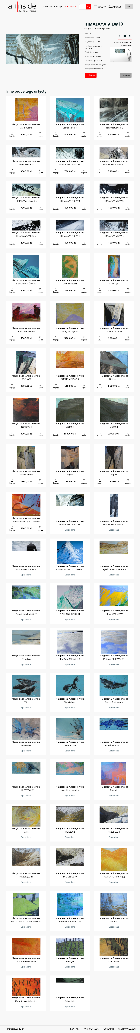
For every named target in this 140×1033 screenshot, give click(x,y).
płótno (95, 52)
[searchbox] (81, 7)
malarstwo (98, 69)
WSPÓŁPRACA (91, 1029)
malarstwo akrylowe (93, 47)
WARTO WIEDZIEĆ (127, 1029)
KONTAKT (75, 1029)
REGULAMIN (108, 1029)
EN (128, 6)
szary (98, 56)
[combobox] (82, 6)
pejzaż (98, 64)
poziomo (98, 60)
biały (93, 56)
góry (104, 64)
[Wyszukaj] (88, 6)
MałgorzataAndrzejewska (97, 28)
